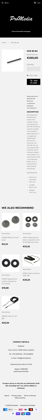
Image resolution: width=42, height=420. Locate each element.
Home (4, 42)
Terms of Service (30, 395)
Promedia (14, 405)
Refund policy (20, 398)
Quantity (30, 64)
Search (6, 395)
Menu (6, 3)
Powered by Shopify (27, 405)
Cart (38, 3)
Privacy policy (17, 395)
